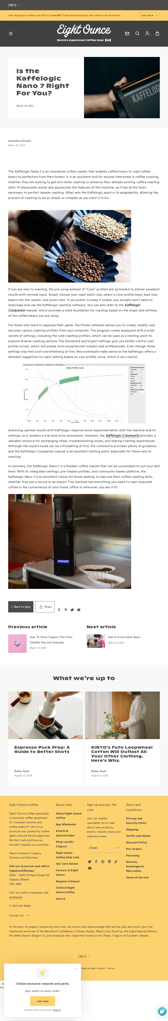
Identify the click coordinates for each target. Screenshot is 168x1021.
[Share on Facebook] (59, 609)
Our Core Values (67, 863)
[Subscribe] (117, 848)
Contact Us (16, 915)
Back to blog (22, 607)
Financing (132, 855)
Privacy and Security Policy (136, 821)
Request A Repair (68, 881)
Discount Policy (136, 842)
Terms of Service (137, 877)
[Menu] (10, 33)
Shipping (132, 829)
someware (15, 897)
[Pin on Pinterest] (65, 609)
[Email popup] (127, 33)
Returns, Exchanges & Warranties (135, 866)
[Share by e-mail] (78, 609)
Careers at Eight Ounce (67, 872)
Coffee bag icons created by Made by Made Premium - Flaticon (84, 968)
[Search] (137, 33)
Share (48, 607)
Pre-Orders (134, 849)
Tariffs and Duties (138, 836)
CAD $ (12, 5)
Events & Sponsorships (65, 833)
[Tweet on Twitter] (72, 609)
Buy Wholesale (66, 824)
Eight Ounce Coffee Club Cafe (67, 855)
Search (60, 899)
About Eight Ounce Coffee (69, 816)
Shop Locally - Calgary (65, 844)
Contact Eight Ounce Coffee (65, 890)
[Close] (3, 984)
